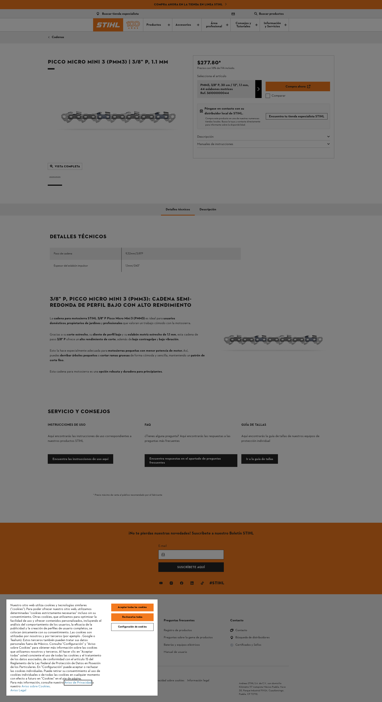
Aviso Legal (18, 690)
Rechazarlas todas (132, 617)
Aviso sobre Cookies (35, 686)
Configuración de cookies (132, 627)
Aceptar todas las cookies (132, 607)
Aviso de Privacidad (78, 682)
